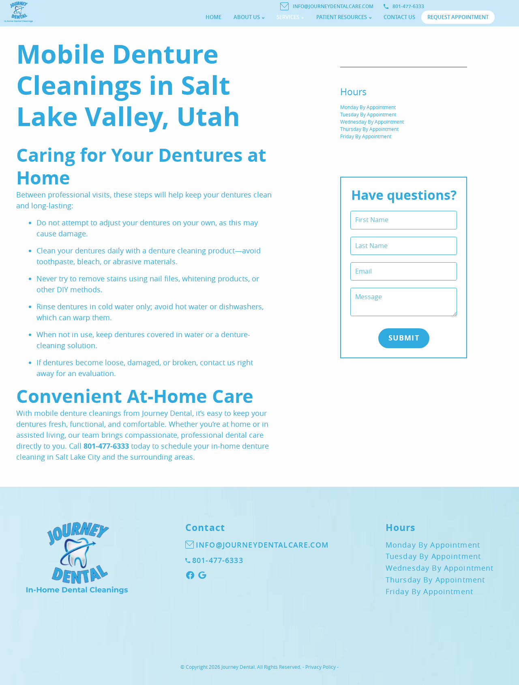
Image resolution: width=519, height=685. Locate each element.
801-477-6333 (408, 6)
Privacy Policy (320, 667)
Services (288, 17)
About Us (247, 17)
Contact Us (399, 17)
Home (213, 17)
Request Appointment (458, 17)
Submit (403, 338)
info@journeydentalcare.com (333, 6)
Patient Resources (341, 17)
